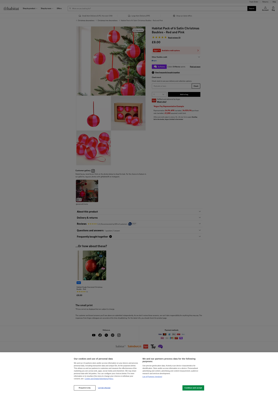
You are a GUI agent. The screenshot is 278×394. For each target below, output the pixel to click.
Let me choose (104, 388)
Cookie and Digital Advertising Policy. (99, 379)
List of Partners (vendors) (152, 377)
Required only (85, 388)
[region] (139, 373)
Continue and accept (193, 388)
